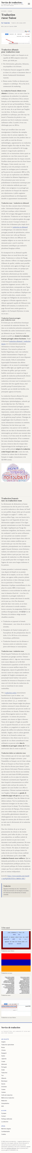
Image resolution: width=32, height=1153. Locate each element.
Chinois (3, 1050)
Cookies (3, 1134)
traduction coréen (10, 693)
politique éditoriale (11, 1148)
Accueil (3, 11)
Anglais (3, 1042)
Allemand (4, 1064)
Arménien (4, 1086)
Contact (3, 1116)
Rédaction (4, 1100)
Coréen (3, 1089)
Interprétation (5, 1103)
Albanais (3, 1078)
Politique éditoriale (6, 1119)
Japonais (3, 1058)
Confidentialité (5, 1131)
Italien (3, 1056)
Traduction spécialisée (7, 1044)
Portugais (4, 1067)
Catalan (3, 1092)
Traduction (4, 1072)
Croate (3, 1061)
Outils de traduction (6, 1095)
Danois (3, 1084)
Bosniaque (4, 1081)
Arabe (3, 1070)
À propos (3, 1113)
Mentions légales (6, 1128)
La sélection (4, 1121)
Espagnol (3, 1053)
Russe (10, 11)
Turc (2, 1075)
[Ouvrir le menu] (29, 3)
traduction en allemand (20, 227)
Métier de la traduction (7, 1098)
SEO (2, 1106)
